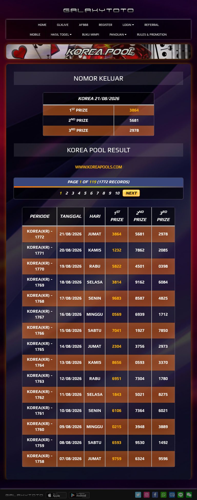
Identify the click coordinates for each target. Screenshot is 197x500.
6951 (116, 378)
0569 (116, 314)
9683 (116, 298)
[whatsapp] (163, 494)
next (131, 193)
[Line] (180, 496)
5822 (116, 266)
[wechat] (189, 494)
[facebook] (155, 494)
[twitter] (138, 494)
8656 (116, 362)
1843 (116, 394)
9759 (116, 458)
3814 (116, 282)
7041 (116, 330)
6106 (116, 410)
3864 (134, 110)
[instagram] (147, 494)
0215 (116, 426)
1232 (116, 250)
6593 (116, 442)
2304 (116, 346)
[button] (128, 24)
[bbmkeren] (172, 496)
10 (117, 193)
